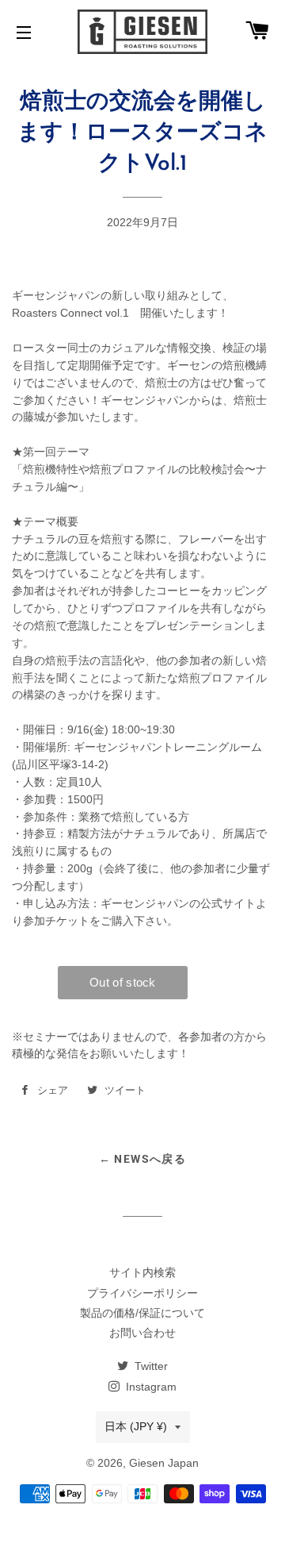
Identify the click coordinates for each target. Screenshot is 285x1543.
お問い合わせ (142, 1332)
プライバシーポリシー (142, 1293)
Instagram (150, 1386)
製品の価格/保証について (142, 1312)
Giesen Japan (164, 1462)
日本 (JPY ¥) (135, 1426)
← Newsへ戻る (143, 1158)
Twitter (149, 1366)
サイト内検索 (142, 1272)
